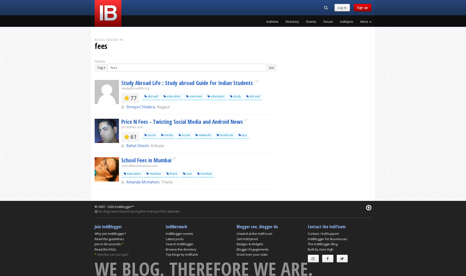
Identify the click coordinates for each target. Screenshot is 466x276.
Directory (292, 21)
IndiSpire (346, 21)
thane (173, 174)
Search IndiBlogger (179, 244)
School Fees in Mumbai (146, 160)
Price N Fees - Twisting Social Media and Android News (182, 122)
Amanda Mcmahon (142, 182)
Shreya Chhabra (140, 107)
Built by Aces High (320, 249)
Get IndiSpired (247, 239)
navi (188, 174)
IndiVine (272, 21)
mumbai (155, 174)
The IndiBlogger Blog (323, 244)
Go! (271, 67)
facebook (226, 135)
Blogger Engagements (253, 249)
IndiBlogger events (179, 233)
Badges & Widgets (250, 244)
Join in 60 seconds (108, 244)
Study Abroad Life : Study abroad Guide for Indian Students (187, 83)
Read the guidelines (109, 239)
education (173, 96)
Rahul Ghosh (137, 145)
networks (204, 135)
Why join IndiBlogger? (110, 233)
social (151, 135)
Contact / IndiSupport (323, 233)
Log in (342, 8)
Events (311, 21)
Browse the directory (181, 249)
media (168, 135)
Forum (328, 21)
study (237, 96)
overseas (195, 96)
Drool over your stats (252, 254)
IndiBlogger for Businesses (327, 239)
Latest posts (175, 239)
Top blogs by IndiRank (182, 254)
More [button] (364, 21)
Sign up (362, 8)
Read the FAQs (105, 249)
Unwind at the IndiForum (254, 233)
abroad (152, 96)
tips (244, 135)
